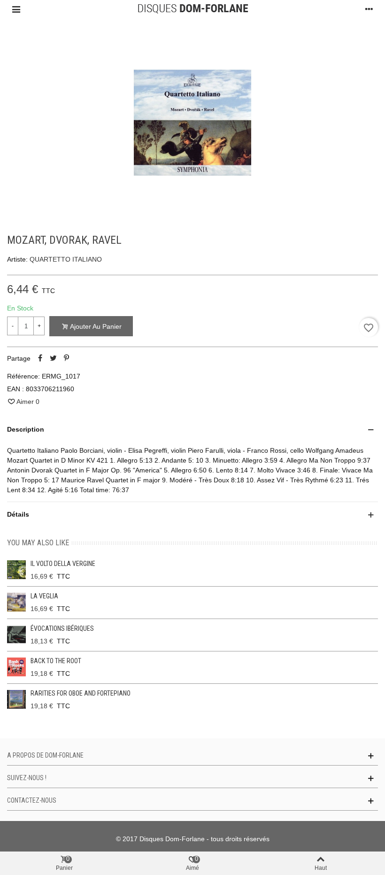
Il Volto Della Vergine (63, 563)
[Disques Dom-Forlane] (192, 8)
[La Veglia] (16, 602)
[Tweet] (53, 358)
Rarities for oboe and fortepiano (81, 693)
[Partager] (40, 358)
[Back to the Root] (16, 667)
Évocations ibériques (62, 628)
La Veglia (44, 596)
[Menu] (16, 9)
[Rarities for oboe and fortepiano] (16, 699)
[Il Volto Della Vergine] (16, 570)
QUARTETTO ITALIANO (66, 259)
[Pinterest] (66, 358)
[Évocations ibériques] (16, 634)
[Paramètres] (369, 9)
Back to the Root (56, 661)
